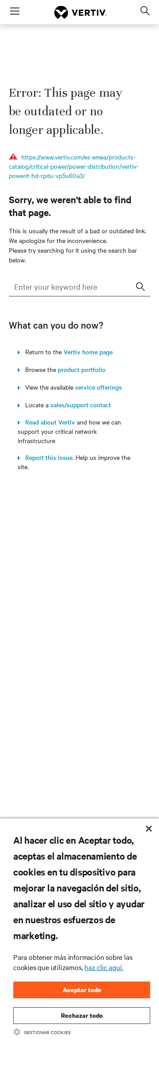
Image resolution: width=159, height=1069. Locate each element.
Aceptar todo (82, 990)
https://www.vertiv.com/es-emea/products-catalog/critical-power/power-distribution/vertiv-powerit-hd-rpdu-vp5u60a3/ (74, 166)
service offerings (98, 387)
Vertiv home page (88, 351)
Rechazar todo (82, 1015)
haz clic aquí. (103, 967)
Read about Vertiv (47, 421)
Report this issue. (47, 457)
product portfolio (82, 369)
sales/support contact (80, 404)
